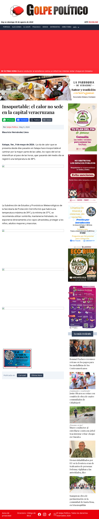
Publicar (37, 120)
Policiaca (36, 27)
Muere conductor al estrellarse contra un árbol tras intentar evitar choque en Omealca (46, 71)
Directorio (66, 27)
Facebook (24, 120)
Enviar (49, 120)
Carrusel (22, 375)
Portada (6, 27)
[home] (49, 10)
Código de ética (31, 514)
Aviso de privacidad (6, 514)
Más (75, 27)
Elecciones (16, 27)
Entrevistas (55, 27)
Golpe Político (12, 127)
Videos (45, 27)
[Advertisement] (49, 50)
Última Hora (36, 375)
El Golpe (26, 27)
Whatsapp (10, 120)
